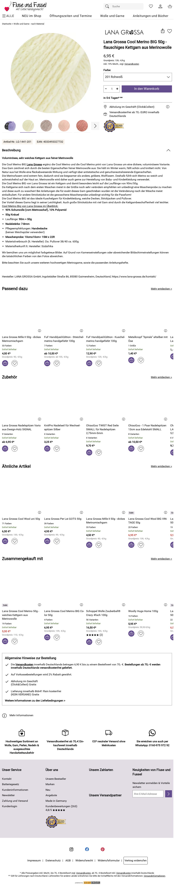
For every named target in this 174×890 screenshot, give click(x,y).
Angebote (51, 795)
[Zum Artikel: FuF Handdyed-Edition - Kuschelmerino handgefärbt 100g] (106, 314)
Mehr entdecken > (161, 288)
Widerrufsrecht (84, 860)
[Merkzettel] (151, 6)
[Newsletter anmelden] (168, 793)
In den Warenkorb (146, 89)
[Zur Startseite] (28, 6)
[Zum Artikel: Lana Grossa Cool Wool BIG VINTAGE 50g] (148, 495)
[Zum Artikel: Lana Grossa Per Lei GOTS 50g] (64, 495)
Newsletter (8, 795)
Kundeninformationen (15, 789)
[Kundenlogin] (160, 6)
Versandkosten (131, 64)
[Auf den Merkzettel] (169, 31)
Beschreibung (11, 150)
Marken (50, 784)
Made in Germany (56, 800)
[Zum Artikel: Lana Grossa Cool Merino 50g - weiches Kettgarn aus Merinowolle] (22, 588)
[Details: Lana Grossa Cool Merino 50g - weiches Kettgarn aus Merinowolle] (5, 605)
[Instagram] (71, 849)
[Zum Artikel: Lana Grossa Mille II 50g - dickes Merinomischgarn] (22, 314)
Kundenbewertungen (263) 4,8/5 (61, 808)
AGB (68, 860)
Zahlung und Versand (15, 800)
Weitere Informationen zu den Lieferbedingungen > (35, 700)
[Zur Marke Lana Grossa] (124, 32)
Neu (48, 789)
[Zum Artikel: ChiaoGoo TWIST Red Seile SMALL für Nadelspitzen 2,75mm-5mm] (106, 402)
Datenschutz (53, 860)
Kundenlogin (9, 806)
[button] (163, 31)
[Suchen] (108, 6)
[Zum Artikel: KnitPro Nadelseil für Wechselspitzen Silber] (64, 402)
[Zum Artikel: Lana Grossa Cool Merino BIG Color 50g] (64, 588)
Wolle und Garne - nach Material (29, 24)
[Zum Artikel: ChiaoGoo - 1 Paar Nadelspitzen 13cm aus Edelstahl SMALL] (148, 402)
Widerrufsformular (109, 860)
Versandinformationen (154, 876)
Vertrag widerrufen (136, 860)
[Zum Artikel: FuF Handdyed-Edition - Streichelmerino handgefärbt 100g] (64, 314)
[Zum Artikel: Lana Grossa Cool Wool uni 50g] (22, 495)
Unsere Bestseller (56, 778)
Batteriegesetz (10, 784)
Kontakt (6, 778)
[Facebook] (87, 849)
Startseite (6, 24)
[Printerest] (102, 849)
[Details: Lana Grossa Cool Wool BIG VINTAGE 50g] (131, 512)
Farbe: (107, 70)
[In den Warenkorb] (5, 363)
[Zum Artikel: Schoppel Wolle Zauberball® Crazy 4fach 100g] (106, 588)
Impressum (34, 860)
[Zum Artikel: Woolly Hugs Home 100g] (148, 588)
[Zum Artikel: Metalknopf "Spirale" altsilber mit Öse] (148, 314)
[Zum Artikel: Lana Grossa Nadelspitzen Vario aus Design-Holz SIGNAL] (22, 402)
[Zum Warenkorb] (170, 6)
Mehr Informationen (21, 715)
